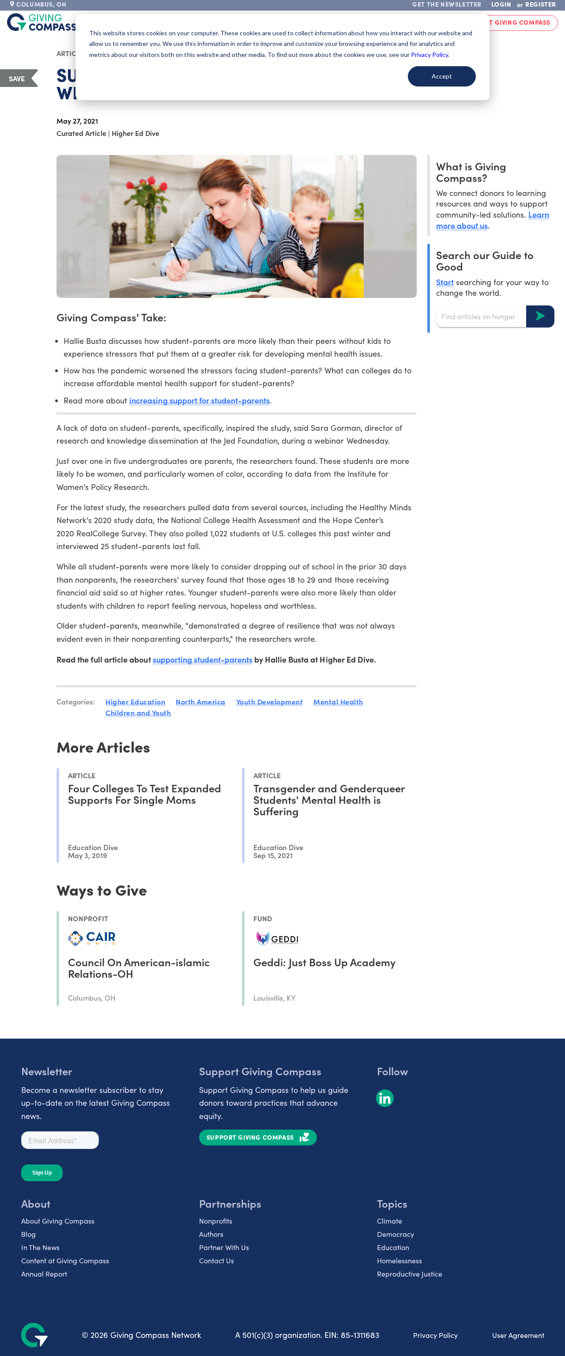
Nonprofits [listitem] (215, 1220)
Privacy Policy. (430, 54)
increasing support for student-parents (199, 400)
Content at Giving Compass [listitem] (65, 1260)
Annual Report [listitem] (44, 1273)
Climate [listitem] (389, 1220)
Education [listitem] (393, 1247)
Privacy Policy (435, 1335)
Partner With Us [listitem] (224, 1247)
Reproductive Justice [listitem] (409, 1273)
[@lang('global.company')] (42, 22)
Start (445, 281)
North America (201, 701)
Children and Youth (138, 712)
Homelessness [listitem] (399, 1260)
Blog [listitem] (28, 1234)
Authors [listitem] (211, 1234)
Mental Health (338, 701)
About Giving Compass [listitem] (57, 1220)
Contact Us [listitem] (216, 1260)
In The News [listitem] (40, 1247)
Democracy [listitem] (395, 1234)
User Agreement (518, 1335)
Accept (442, 76)
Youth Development (269, 701)
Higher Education (135, 701)
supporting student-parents (203, 659)
